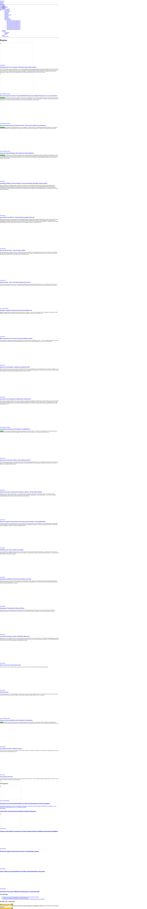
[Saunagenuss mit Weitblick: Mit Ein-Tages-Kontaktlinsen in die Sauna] (16, 576)
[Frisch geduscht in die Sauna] (16, 773)
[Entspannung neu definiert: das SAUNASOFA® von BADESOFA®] (16, 426)
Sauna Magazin (2, 65)
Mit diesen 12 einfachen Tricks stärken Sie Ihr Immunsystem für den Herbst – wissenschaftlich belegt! (22, 521)
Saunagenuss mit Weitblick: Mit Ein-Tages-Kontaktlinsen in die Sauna (15, 579)
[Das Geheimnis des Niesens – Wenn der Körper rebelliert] (16, 247)
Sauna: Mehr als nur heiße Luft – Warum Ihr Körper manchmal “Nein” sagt (17, 217)
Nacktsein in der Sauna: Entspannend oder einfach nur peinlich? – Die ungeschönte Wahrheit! (21, 491)
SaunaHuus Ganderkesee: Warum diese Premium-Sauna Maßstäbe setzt (16, 310)
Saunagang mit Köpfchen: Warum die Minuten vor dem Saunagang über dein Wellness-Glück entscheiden (23, 183)
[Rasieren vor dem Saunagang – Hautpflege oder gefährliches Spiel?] (16, 364)
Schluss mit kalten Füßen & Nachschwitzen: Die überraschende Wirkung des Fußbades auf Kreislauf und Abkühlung (29, 831)
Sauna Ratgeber (2, 663)
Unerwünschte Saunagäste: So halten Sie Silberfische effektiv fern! (15, 636)
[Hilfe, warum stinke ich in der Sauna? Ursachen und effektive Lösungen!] (16, 335)
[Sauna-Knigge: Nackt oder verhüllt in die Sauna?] (16, 745)
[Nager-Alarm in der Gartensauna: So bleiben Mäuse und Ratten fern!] (16, 396)
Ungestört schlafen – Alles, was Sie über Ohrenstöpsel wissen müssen (15, 282)
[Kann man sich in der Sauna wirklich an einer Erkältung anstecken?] (16, 457)
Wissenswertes (2, 690)
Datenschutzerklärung (27, 905)
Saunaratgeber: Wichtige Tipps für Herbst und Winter (12, 608)
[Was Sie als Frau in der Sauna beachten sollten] (16, 662)
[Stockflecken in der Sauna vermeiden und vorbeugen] (16, 546)
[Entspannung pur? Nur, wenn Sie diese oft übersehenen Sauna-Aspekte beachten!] (16, 64)
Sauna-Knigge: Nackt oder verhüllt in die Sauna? (11, 748)
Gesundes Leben (3, 248)
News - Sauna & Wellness (4, 308)
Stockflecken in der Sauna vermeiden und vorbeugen (11, 549)
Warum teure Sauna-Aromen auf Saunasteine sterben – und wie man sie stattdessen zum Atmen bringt (23, 125)
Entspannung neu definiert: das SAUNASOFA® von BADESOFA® (15, 429)
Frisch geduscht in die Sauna (6, 776)
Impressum (20, 905)
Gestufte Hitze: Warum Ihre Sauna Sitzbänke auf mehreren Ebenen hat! (18, 811)
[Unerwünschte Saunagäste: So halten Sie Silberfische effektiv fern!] (16, 633)
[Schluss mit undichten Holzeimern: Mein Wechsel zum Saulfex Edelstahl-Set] (16, 150)
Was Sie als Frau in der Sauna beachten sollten (10, 665)
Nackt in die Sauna (4, 692)
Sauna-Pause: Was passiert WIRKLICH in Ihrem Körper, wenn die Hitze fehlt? (20, 891)
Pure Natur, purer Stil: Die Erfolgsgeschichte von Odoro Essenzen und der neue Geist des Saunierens (25, 803)
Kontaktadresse (36, 905)
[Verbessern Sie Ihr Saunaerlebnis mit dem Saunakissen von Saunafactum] (16, 717)
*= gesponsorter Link (13, 905)
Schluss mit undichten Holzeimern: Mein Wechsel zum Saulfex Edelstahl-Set (17, 153)
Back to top (2, 906)
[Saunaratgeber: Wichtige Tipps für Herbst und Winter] (16, 605)
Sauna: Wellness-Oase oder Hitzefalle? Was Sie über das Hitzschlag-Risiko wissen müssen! (22, 871)
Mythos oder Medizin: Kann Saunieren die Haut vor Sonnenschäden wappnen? (19, 851)
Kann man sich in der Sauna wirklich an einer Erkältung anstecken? (15, 460)
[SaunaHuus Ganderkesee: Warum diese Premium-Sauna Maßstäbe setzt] (16, 307)
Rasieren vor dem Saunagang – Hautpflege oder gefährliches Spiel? (15, 367)
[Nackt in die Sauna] (16, 689)
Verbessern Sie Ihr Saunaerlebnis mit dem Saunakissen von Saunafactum (16, 720)
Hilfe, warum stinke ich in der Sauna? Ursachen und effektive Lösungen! (16, 338)
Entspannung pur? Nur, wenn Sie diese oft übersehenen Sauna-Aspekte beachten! (18, 67)
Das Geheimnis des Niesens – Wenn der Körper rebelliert (12, 250)
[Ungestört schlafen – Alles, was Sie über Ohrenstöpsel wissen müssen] (16, 279)
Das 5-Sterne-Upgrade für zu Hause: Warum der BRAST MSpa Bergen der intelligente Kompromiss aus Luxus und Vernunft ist (28, 95)
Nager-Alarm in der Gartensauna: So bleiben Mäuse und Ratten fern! (15, 398)
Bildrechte (42, 905)
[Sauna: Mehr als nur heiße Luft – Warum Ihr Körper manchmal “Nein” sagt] (16, 214)
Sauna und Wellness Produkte (5, 93)
